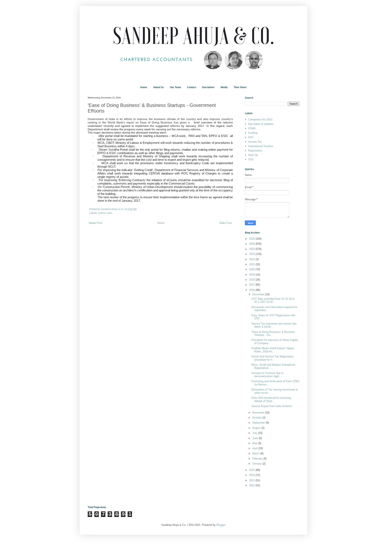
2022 (252, 259)
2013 (252, 480)
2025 (252, 243)
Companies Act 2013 (260, 119)
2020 (252, 269)
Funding (252, 132)
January (257, 463)
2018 (252, 279)
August (256, 427)
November (258, 412)
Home (143, 87)
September (259, 422)
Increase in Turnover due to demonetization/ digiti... (267, 375)
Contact (191, 87)
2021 (252, 264)
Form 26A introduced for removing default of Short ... (271, 399)
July (255, 432)
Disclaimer (208, 87)
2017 (252, 284)
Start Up (253, 155)
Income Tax (255, 141)
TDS (250, 159)
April (255, 448)
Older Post (225, 222)
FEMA (252, 128)
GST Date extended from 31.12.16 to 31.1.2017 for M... (272, 300)
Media (224, 87)
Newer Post (95, 222)
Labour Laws (105, 213)
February (257, 458)
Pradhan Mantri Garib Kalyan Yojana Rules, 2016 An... (272, 350)
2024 (252, 248)
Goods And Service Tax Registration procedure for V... (272, 358)
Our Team (175, 87)
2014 (252, 475)
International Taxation (260, 146)
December (258, 294)
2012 (252, 485)
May (255, 443)
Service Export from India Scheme (271, 406)
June (255, 438)
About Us (158, 87)
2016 (252, 289)
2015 (252, 470)
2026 (252, 238)
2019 (252, 274)
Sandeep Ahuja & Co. (113, 209)
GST (251, 137)
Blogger (220, 524)
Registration (255, 150)
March (256, 453)
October (257, 417)
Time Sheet (240, 87)
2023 (252, 254)
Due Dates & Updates (261, 123)
